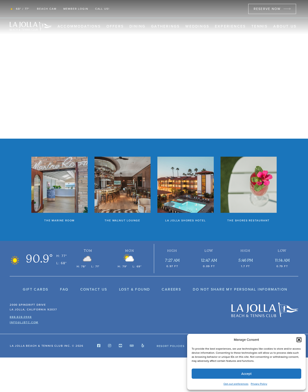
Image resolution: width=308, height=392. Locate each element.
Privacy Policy (259, 384)
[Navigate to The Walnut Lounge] (122, 190)
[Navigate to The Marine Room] (59, 190)
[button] (299, 339)
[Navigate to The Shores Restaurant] (248, 190)
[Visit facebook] (98, 345)
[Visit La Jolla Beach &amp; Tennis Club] (264, 310)
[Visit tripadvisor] (132, 345)
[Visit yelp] (142, 345)
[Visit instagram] (109, 345)
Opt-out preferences (235, 384)
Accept (246, 373)
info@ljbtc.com (24, 322)
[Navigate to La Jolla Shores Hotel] (185, 190)
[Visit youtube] (120, 345)
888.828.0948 (21, 317)
